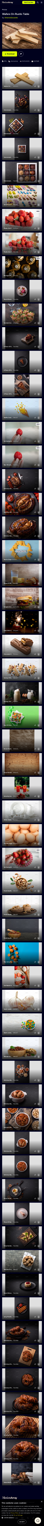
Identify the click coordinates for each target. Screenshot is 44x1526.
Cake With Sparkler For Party (12, 630)
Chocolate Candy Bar (10, 654)
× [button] (41, 1501)
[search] (38, 2)
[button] (22, 1517)
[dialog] (22, 1512)
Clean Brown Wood (9, 772)
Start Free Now (28, 2)
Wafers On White (9, 86)
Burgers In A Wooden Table (12, 607)
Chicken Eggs (8, 843)
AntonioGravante (11, 18)
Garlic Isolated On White (11, 1009)
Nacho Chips (8, 559)
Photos (4, 9)
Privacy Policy (15, 1513)
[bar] (41, 2)
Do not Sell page (18, 1515)
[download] (38, 86)
